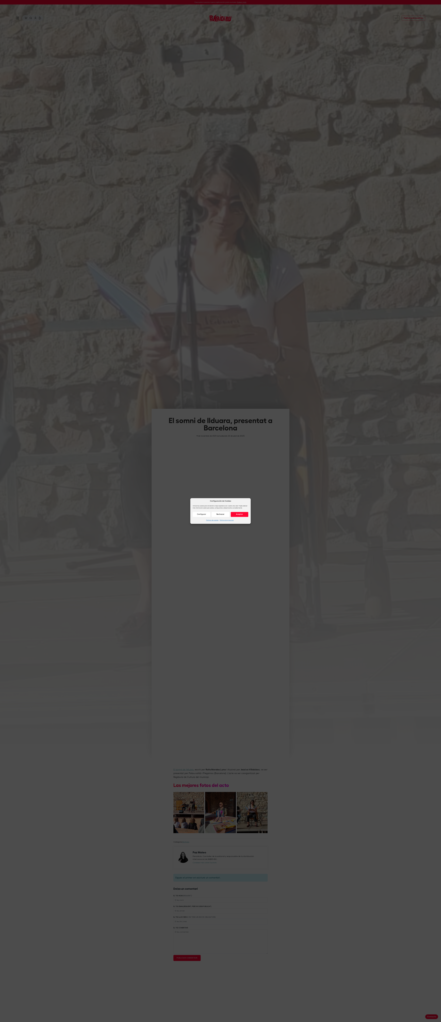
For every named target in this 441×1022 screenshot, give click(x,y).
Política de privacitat (227, 520)
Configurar (201, 514)
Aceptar (239, 514)
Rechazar (220, 514)
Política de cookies (212, 520)
